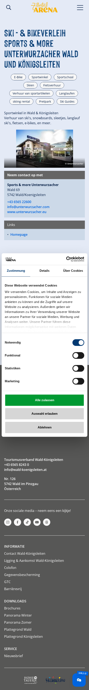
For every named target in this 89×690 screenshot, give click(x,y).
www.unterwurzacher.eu (26, 212)
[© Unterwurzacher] (44, 148)
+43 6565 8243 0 (16, 464)
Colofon (10, 567)
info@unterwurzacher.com (28, 207)
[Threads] (46, 522)
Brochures (12, 608)
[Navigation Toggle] (80, 7)
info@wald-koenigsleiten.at (25, 469)
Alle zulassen (44, 400)
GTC (7, 582)
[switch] (78, 355)
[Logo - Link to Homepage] (44, 7)
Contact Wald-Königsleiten (24, 553)
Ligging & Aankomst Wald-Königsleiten (34, 560)
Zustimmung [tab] (16, 270)
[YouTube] (37, 522)
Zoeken (8, 7)
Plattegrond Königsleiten (23, 636)
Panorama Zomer (18, 622)
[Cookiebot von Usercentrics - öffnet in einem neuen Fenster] (66, 259)
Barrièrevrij (13, 589)
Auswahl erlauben (44, 413)
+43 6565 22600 (19, 202)
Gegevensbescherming (22, 574)
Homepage (19, 234)
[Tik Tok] (27, 522)
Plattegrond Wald (17, 629)
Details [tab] (45, 270)
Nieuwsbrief (13, 656)
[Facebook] (17, 522)
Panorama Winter (18, 615)
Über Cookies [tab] (73, 270)
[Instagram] (7, 522)
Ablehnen (45, 427)
